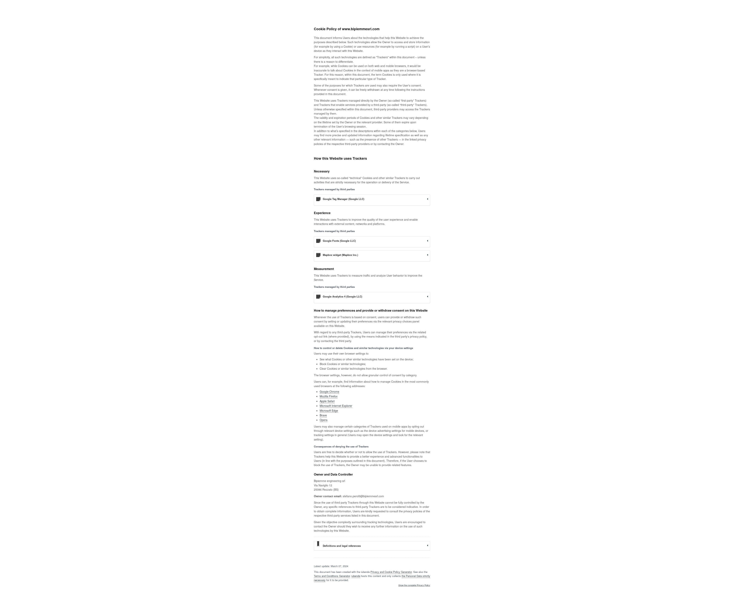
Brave (323, 415)
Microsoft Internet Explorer (336, 406)
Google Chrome (329, 391)
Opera (323, 420)
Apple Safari (327, 401)
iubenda (355, 576)
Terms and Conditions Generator (332, 576)
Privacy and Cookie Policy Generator (391, 572)
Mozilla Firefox (329, 396)
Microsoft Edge (329, 410)
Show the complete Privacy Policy (414, 585)
